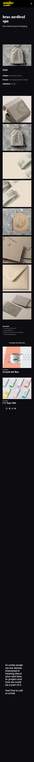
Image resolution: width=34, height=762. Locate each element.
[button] (31, 3)
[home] (8, 3)
